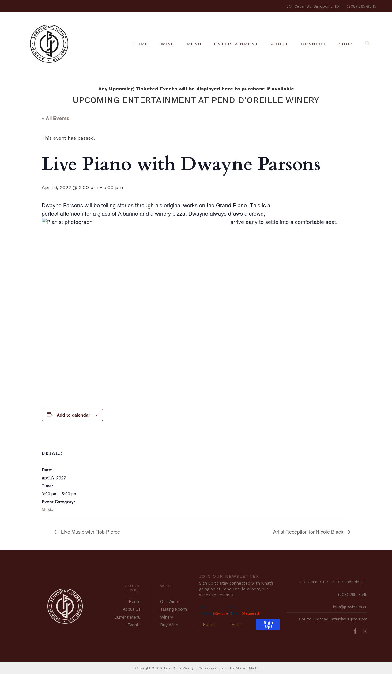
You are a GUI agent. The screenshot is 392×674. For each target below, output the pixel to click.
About (280, 43)
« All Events (55, 118)
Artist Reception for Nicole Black (309, 531)
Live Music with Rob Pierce (90, 531)
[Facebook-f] (355, 631)
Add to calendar (73, 415)
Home (141, 43)
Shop (346, 43)
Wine (168, 43)
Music (47, 509)
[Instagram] (365, 631)
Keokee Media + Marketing (244, 668)
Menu (194, 43)
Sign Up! (268, 624)
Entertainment (236, 43)
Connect (313, 43)
